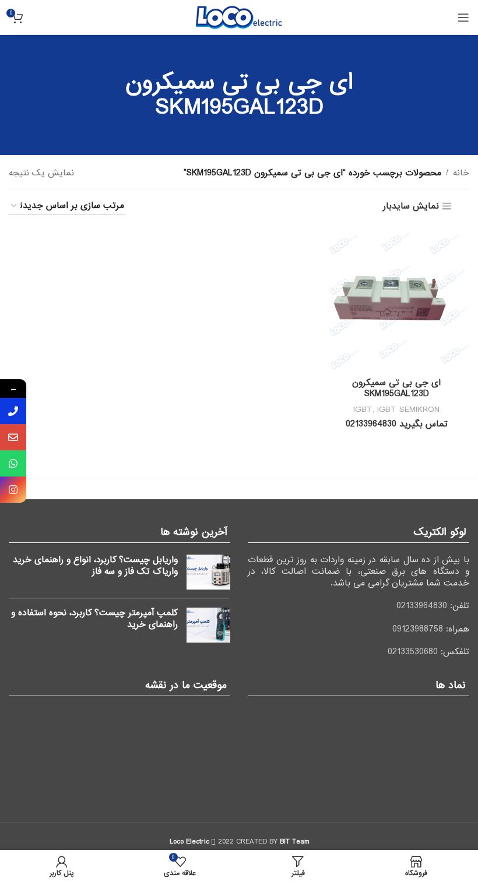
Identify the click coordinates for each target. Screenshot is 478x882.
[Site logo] (239, 17)
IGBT (362, 409)
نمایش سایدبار (411, 206)
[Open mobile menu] (463, 17)
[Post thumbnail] (208, 572)
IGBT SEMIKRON (408, 409)
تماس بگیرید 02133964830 (397, 424)
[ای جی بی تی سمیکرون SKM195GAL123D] (396, 299)
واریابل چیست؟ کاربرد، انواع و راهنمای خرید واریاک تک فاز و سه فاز (95, 565)
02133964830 (421, 606)
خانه (461, 173)
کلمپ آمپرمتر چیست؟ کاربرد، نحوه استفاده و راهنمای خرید (94, 618)
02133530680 (413, 652)
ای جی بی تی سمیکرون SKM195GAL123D (396, 388)
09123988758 (417, 629)
